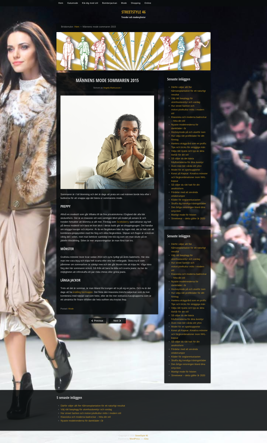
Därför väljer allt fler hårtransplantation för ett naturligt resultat (188, 91)
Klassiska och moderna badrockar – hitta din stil (86, 417)
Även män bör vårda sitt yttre (186, 166)
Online (147, 3)
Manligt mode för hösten (183, 214)
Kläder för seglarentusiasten (185, 199)
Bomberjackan (109, 3)
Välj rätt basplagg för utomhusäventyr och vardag (86, 409)
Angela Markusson (111, 88)
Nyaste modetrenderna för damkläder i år (82, 420)
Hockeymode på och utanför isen (188, 132)
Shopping (135, 3)
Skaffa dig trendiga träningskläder (188, 203)
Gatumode (72, 3)
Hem (60, 3)
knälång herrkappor (83, 292)
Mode (124, 3)
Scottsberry (123, 222)
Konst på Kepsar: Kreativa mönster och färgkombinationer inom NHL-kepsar (189, 177)
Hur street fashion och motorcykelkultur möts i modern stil (187, 110)
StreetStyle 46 (134, 12)
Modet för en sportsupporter (185, 169)
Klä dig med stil (90, 3)
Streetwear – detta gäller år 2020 (188, 218)
